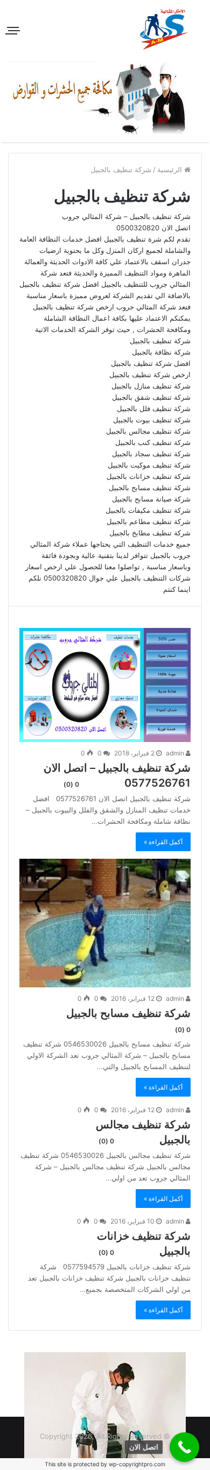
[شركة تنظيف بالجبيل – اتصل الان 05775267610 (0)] (105, 685)
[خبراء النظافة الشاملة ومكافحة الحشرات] (105, 98)
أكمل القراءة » (163, 842)
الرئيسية (170, 169)
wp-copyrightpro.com (137, 1464)
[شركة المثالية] (164, 29)
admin (176, 753)
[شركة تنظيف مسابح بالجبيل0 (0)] (105, 923)
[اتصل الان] (184, 1447)
